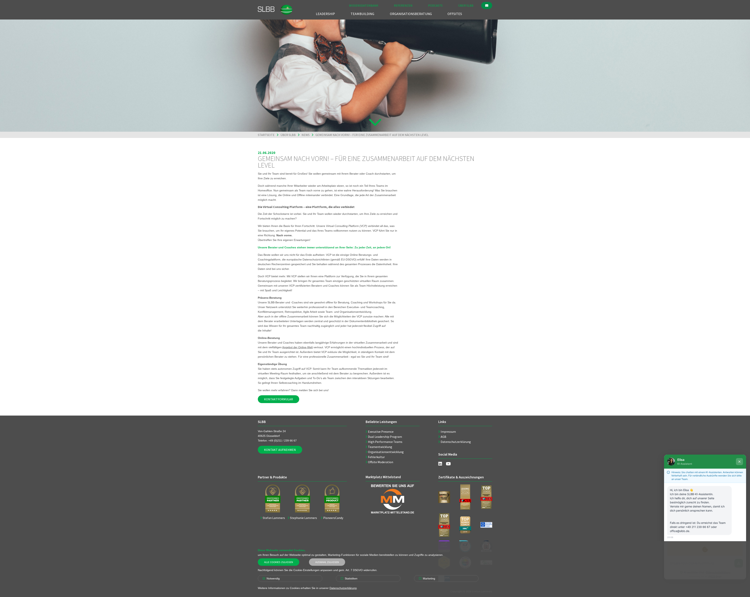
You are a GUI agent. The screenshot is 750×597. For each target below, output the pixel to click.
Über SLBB (465, 5)
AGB (443, 437)
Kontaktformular (278, 399)
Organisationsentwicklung (386, 452)
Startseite (266, 135)
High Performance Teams (385, 442)
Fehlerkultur (376, 457)
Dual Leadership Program (385, 437)
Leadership (325, 14)
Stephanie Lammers (303, 518)
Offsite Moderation (380, 462)
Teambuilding (362, 14)
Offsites (454, 14)
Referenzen (403, 5)
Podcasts (435, 5)
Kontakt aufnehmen (280, 450)
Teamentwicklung (380, 447)
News (306, 135)
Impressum (448, 432)
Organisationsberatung (411, 14)
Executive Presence (381, 432)
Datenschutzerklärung (456, 442)
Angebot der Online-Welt (297, 347)
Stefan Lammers (274, 518)
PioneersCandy (333, 518)
